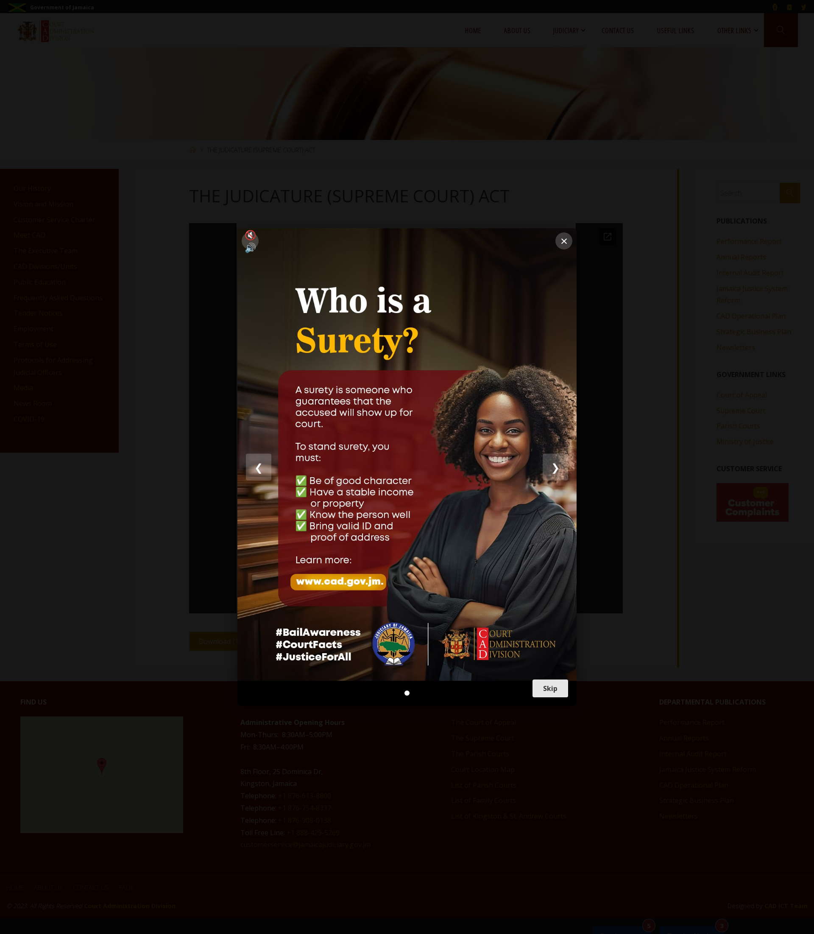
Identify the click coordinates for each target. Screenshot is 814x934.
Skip (550, 688)
